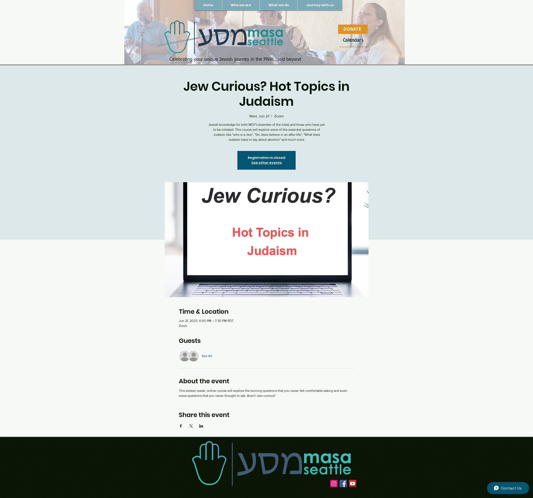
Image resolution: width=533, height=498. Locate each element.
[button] (241, 5)
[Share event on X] (191, 426)
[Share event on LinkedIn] (201, 426)
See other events (266, 162)
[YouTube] (352, 483)
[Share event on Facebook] (181, 426)
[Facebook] (343, 483)
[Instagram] (333, 483)
